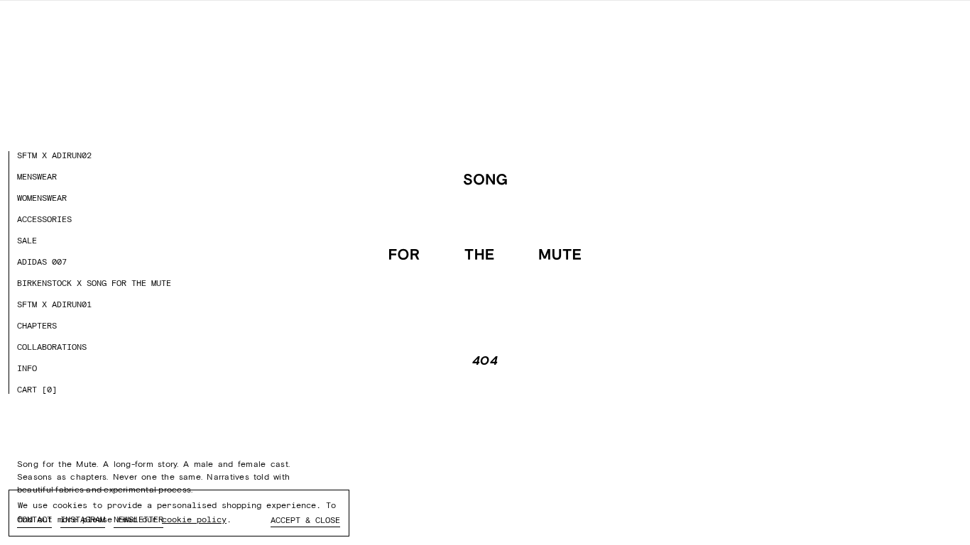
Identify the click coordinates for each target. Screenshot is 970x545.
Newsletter (138, 519)
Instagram (82, 519)
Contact (34, 519)
